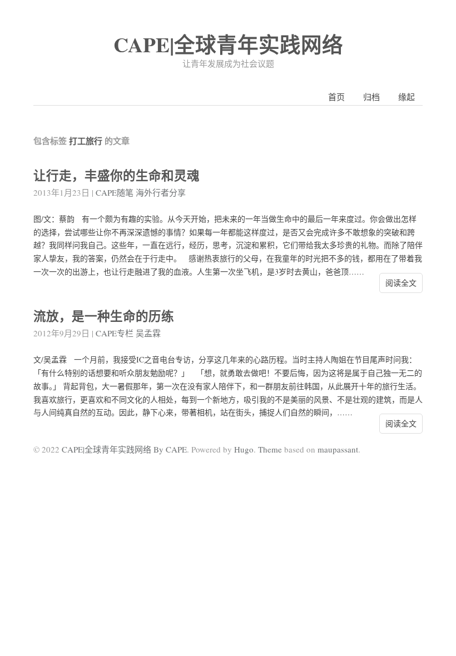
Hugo (244, 449)
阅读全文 (401, 282)
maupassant (338, 449)
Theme (270, 449)
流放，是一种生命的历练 (103, 316)
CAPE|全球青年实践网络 (228, 44)
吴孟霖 (148, 333)
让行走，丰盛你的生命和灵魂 (116, 175)
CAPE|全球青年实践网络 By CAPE (124, 449)
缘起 (406, 96)
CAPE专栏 (114, 333)
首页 (336, 96)
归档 (371, 96)
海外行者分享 (161, 192)
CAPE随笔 (114, 192)
